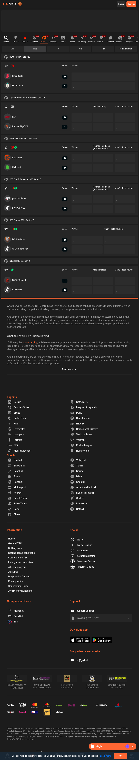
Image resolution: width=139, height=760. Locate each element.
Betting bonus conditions (21, 552)
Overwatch (19, 429)
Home (11, 538)
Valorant (80, 440)
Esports (12, 397)
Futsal (17, 476)
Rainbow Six (82, 450)
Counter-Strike (21, 407)
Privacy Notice (15, 581)
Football (18, 460)
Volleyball (81, 460)
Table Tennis (20, 503)
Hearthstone (83, 418)
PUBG (79, 412)
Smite (17, 412)
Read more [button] (67, 369)
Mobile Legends (22, 450)
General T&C (15, 543)
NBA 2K (80, 423)
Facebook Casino (86, 561)
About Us (13, 571)
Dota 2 (17, 402)
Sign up (131, 4)
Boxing (80, 471)
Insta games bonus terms (22, 562)
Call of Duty (20, 418)
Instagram (82, 550)
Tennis (79, 465)
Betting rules (15, 548)
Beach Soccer (21, 498)
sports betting (30, 342)
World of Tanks (84, 434)
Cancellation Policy (18, 586)
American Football (86, 487)
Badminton (82, 503)
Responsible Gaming (19, 576)
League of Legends (86, 407)
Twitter (80, 539)
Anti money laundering (20, 590)
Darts (16, 509)
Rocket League (84, 445)
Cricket (80, 498)
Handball (18, 482)
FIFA (16, 445)
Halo (16, 423)
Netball (80, 509)
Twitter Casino (84, 545)
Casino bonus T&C (18, 557)
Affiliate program (17, 567)
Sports (11, 455)
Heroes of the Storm (87, 429)
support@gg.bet (85, 610)
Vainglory (19, 434)
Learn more (105, 756)
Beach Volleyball (85, 492)
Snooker (80, 482)
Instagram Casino (86, 556)
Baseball (18, 471)
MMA (79, 476)
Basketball (19, 465)
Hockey (18, 492)
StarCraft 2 (82, 402)
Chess (17, 514)
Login (121, 4)
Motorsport (20, 487)
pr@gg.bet (82, 660)
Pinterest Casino (85, 566)
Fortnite (18, 440)
